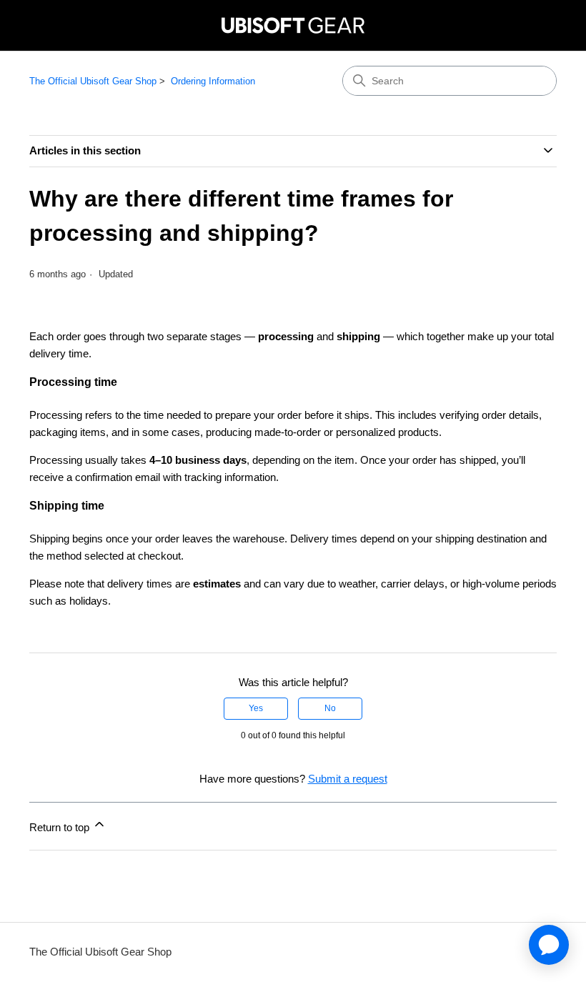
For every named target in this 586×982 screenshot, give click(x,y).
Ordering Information (213, 81)
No (330, 708)
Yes (256, 708)
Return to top (60, 827)
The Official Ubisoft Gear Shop (93, 81)
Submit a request (347, 779)
